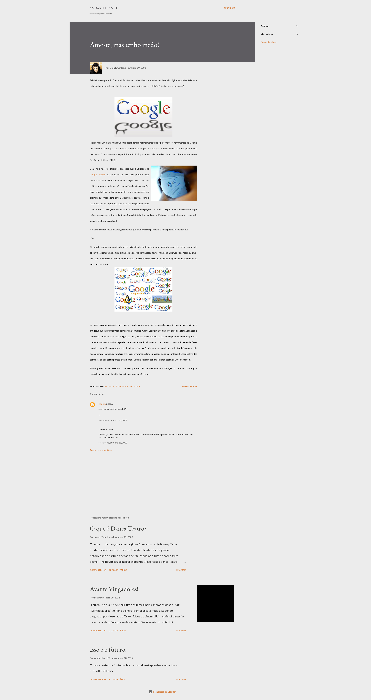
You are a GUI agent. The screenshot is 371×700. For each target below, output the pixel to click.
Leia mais (181, 570)
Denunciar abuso (269, 42)
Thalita (102, 403)
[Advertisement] (139, 480)
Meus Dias (134, 386)
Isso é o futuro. (108, 649)
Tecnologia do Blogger (164, 691)
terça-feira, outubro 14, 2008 (113, 420)
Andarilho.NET (103, 8)
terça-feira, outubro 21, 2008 (113, 442)
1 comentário (117, 679)
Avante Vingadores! (114, 589)
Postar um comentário (101, 450)
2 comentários (117, 630)
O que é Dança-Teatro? (118, 528)
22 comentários (118, 570)
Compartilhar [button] (189, 386)
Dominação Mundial (116, 386)
